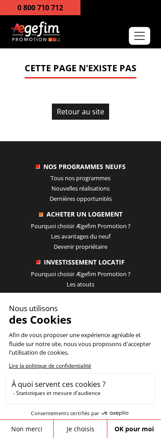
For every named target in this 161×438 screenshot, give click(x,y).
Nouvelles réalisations (80, 188)
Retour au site (80, 112)
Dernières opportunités (81, 199)
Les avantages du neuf (80, 236)
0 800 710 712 (40, 8)
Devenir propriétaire (80, 247)
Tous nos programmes (80, 178)
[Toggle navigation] (139, 36)
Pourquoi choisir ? (81, 226)
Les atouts (80, 284)
